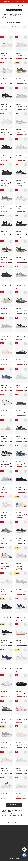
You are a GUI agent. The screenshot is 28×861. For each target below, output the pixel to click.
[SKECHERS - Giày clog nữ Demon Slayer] (6, 783)
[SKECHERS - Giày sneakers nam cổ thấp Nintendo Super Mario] (6, 553)
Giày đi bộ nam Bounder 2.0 (8, 540)
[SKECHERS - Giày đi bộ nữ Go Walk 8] (6, 630)
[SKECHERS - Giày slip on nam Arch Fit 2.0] (6, 196)
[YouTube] (16, 822)
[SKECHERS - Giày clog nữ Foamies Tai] (6, 119)
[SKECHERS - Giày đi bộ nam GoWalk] (21, 170)
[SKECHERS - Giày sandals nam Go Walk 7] (21, 324)
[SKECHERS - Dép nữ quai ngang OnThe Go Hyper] (6, 426)
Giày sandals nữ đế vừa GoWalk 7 (9, 234)
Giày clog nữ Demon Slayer (7, 796)
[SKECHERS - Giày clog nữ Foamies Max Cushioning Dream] (21, 43)
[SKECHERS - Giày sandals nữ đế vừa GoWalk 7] (6, 221)
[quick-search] (24, 849)
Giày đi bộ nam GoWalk (21, 183)
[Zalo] (19, 822)
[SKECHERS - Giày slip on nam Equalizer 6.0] (6, 758)
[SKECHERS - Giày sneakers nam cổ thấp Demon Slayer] (6, 451)
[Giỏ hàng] (26, 5)
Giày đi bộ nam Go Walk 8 (22, 81)
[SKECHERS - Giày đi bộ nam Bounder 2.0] (6, 528)
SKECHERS (4, 53)
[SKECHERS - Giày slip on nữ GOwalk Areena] (21, 375)
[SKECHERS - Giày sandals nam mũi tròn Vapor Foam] (21, 426)
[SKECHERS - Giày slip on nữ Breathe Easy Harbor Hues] (21, 579)
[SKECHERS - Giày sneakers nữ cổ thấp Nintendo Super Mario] (21, 502)
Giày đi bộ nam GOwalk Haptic (8, 285)
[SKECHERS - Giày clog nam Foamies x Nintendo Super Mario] (21, 681)
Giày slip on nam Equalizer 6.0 (8, 770)
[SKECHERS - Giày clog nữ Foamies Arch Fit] (21, 783)
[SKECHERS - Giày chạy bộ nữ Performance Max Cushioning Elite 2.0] (21, 732)
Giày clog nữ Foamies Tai (7, 132)
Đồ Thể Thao (15, 27)
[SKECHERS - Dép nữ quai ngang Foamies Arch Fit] (6, 579)
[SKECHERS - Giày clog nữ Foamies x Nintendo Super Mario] (6, 298)
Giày (24, 27)
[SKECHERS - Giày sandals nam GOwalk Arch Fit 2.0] (21, 247)
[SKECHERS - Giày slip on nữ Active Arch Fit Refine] (6, 324)
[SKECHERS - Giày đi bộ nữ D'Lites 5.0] (21, 196)
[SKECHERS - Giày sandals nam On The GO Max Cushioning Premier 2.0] (6, 145)
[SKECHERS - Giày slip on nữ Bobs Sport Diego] (21, 145)
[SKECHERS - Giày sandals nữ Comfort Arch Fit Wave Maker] (21, 221)
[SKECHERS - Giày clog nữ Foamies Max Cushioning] (6, 43)
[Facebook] (8, 822)
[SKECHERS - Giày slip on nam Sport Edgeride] (6, 604)
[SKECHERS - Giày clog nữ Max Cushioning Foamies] (6, 349)
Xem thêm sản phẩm (14, 804)
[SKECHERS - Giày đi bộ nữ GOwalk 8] (6, 655)
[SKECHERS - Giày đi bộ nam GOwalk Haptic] (6, 272)
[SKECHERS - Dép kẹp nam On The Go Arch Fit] (21, 349)
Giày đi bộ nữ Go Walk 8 (7, 642)
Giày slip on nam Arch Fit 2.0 (8, 208)
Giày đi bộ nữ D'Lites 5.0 (21, 208)
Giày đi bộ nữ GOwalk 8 (6, 668)
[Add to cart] (10, 37)
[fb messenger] (24, 855)
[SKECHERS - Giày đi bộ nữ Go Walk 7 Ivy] (21, 119)
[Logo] (7, 5)
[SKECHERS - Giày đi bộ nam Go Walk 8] (21, 68)
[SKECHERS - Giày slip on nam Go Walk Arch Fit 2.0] (6, 247)
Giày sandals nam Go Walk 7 (8, 719)
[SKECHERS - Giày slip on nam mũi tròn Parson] (21, 400)
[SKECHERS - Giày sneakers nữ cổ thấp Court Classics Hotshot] (21, 630)
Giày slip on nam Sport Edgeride (9, 617)
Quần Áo (4, 27)
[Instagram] (12, 822)
